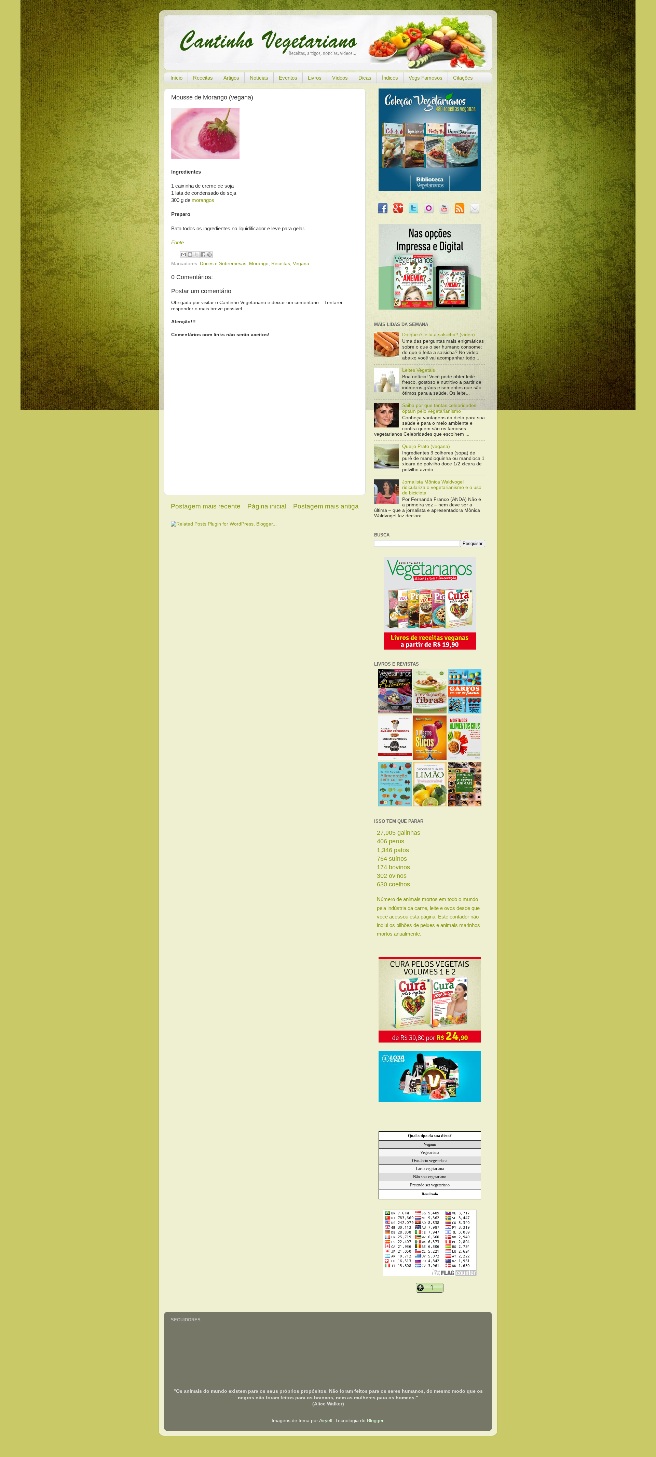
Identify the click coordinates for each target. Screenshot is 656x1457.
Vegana (301, 263)
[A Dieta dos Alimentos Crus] (464, 758)
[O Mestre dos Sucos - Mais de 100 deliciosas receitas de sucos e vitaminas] (430, 758)
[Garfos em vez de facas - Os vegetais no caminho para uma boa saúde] (464, 711)
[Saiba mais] (430, 648)
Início (176, 78)
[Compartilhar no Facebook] (203, 254)
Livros (315, 78)
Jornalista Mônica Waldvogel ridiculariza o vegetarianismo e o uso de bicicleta (441, 487)
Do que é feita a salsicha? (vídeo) (438, 334)
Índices (390, 78)
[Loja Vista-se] (430, 1100)
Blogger (375, 1420)
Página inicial (266, 506)
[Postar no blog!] (190, 254)
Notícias (259, 78)
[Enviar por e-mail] (183, 254)
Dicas (364, 78)
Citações (463, 78)
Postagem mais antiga (326, 506)
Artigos (231, 78)
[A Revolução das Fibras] (430, 711)
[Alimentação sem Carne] (395, 804)
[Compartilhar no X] (196, 254)
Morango (259, 263)
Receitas (203, 78)
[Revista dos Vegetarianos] (395, 711)
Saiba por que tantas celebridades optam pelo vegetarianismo (439, 408)
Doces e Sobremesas (223, 263)
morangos (203, 200)
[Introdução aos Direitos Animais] (464, 804)
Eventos (288, 78)
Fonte (177, 242)
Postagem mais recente (206, 506)
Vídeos (340, 78)
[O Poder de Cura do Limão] (430, 804)
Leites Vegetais (418, 370)
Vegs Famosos (425, 78)
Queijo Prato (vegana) (426, 446)
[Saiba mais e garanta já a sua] (430, 189)
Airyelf (325, 1420)
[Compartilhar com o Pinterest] (209, 254)
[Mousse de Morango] (205, 157)
